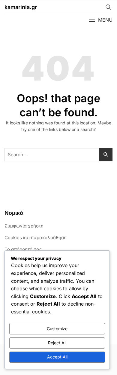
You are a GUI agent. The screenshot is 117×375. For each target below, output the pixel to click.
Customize (57, 328)
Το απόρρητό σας (23, 249)
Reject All (57, 342)
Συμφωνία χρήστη (24, 226)
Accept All (57, 356)
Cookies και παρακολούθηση (35, 237)
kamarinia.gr (20, 7)
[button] (100, 20)
